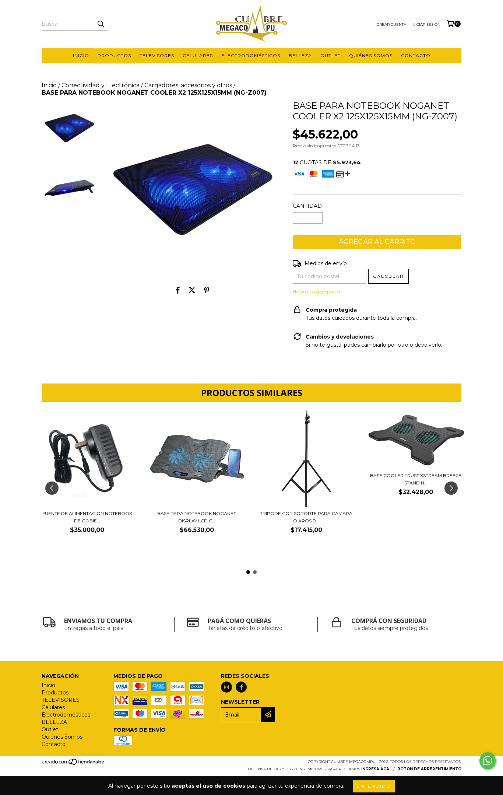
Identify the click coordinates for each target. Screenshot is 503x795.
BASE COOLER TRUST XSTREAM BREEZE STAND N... (415, 479)
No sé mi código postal (316, 291)
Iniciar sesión (425, 24)
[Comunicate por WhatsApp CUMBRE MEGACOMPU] (487, 760)
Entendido (374, 786)
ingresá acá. (375, 769)
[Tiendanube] (74, 763)
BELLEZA (300, 55)
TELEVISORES (157, 55)
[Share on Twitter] (192, 290)
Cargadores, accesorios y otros (188, 85)
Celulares (198, 55)
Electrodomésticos (250, 55)
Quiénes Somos (371, 55)
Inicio (81, 55)
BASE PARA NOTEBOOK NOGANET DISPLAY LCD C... (196, 517)
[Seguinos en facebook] (241, 687)
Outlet (330, 55)
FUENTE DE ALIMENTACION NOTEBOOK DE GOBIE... (87, 517)
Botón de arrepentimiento (429, 769)
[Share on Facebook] (178, 290)
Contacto (415, 55)
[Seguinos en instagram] (226, 687)
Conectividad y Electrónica (100, 85)
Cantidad (307, 206)
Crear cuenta (391, 24)
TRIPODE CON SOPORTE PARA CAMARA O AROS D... (306, 517)
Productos (114, 55)
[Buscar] (100, 24)
